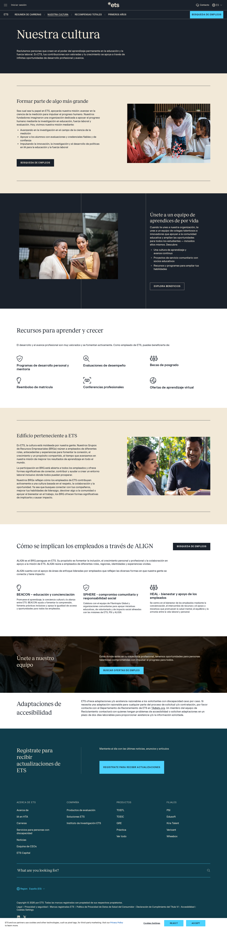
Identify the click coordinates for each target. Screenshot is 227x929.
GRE (119, 823)
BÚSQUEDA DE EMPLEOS (206, 14)
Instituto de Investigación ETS (84, 823)
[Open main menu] (5, 5)
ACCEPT (196, 923)
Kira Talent (173, 823)
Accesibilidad (188, 907)
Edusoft (171, 816)
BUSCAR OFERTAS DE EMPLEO (121, 670)
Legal (19, 907)
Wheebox (172, 836)
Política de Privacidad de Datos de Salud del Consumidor (105, 907)
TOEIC (120, 816)
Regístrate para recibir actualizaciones (131, 767)
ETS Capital (23, 852)
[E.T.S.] (113, 5)
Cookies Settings (25, 910)
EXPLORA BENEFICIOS (167, 286)
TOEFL (120, 810)
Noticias (21, 839)
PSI (168, 810)
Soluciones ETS (76, 816)
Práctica (121, 829)
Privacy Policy (116, 922)
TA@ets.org (158, 708)
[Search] (208, 870)
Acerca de (22, 810)
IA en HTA (22, 816)
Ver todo (121, 836)
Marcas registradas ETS (62, 907)
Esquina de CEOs (27, 846)
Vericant (171, 829)
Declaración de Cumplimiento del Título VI (157, 907)
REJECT (174, 923)
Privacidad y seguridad (36, 907)
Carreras (22, 823)
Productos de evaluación (81, 810)
